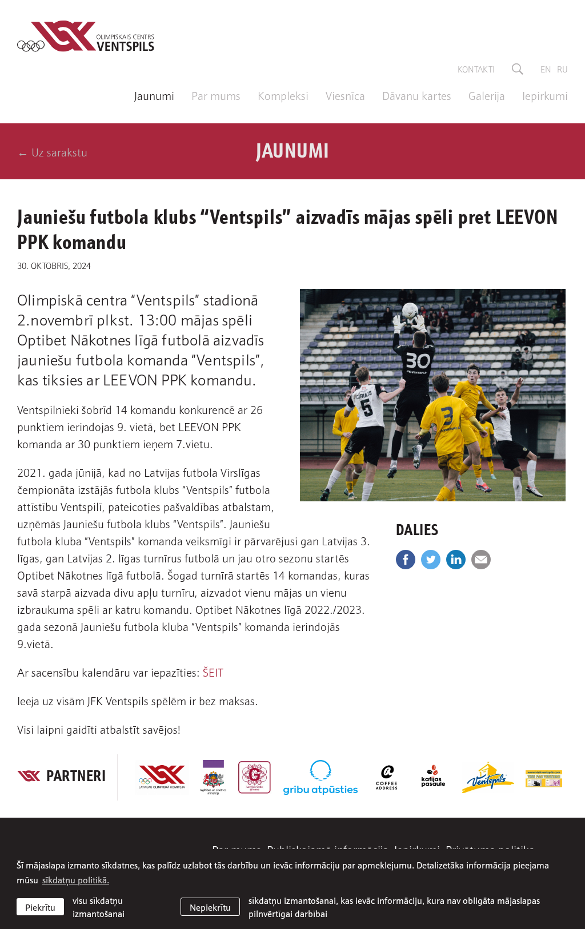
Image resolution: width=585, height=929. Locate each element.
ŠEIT (213, 671)
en (545, 68)
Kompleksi (283, 94)
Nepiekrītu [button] (210, 906)
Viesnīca (345, 94)
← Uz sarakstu (52, 151)
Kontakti (476, 68)
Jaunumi (154, 94)
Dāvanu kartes (416, 94)
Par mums (216, 94)
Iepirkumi (545, 94)
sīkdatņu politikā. (75, 879)
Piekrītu (40, 906)
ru (562, 68)
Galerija (486, 94)
